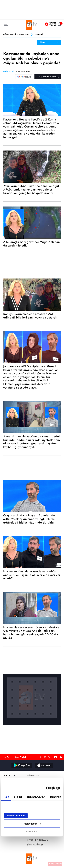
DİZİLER (6, 775)
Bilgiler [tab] (18, 796)
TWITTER (45, 757)
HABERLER (33, 775)
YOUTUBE (55, 757)
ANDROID (21, 765)
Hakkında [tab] (55, 796)
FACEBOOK (41, 757)
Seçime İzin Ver (32, 831)
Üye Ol (6, 757)
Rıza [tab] (6, 796)
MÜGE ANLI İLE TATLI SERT (16, 34)
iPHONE (43, 765)
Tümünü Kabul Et (16, 815)
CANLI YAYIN (55, 863)
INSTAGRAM (49, 757)
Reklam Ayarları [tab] (36, 796)
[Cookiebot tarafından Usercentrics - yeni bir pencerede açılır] (46, 789)
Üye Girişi (20, 757)
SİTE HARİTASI (35, 844)
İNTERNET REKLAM (37, 840)
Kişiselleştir (30, 823)
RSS (61, 757)
